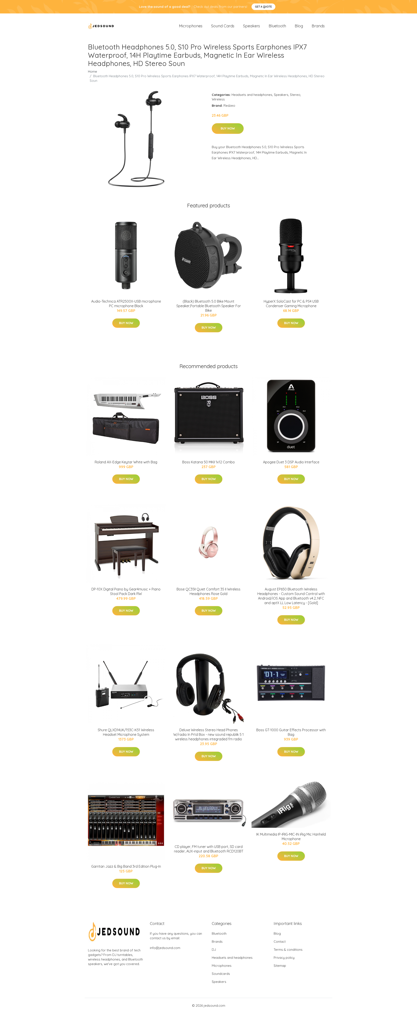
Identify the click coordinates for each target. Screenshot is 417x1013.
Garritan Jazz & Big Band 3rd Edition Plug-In (126, 866)
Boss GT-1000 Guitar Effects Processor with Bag (291, 732)
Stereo (295, 95)
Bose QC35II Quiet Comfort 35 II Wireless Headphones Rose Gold (208, 591)
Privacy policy (284, 958)
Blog (299, 25)
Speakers (251, 25)
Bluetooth (277, 25)
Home (92, 71)
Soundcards (221, 974)
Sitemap (280, 966)
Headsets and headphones (252, 95)
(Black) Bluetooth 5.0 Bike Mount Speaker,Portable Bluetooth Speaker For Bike (208, 306)
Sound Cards (222, 25)
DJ (214, 949)
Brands (318, 25)
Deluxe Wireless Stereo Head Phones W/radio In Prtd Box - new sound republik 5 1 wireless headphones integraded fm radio (208, 734)
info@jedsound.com (165, 948)
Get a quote (263, 6)
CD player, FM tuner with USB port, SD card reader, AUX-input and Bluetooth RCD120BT (208, 848)
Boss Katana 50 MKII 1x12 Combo (208, 462)
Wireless (218, 99)
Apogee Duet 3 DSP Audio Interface (291, 462)
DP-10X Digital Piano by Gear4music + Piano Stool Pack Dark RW (126, 591)
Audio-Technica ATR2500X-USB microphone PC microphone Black (126, 303)
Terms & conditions (288, 949)
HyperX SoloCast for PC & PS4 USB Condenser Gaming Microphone (291, 303)
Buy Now (228, 128)
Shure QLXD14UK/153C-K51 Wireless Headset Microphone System (126, 732)
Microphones (190, 25)
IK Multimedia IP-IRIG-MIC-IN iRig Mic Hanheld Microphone (291, 836)
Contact (280, 941)
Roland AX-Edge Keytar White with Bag (126, 462)
